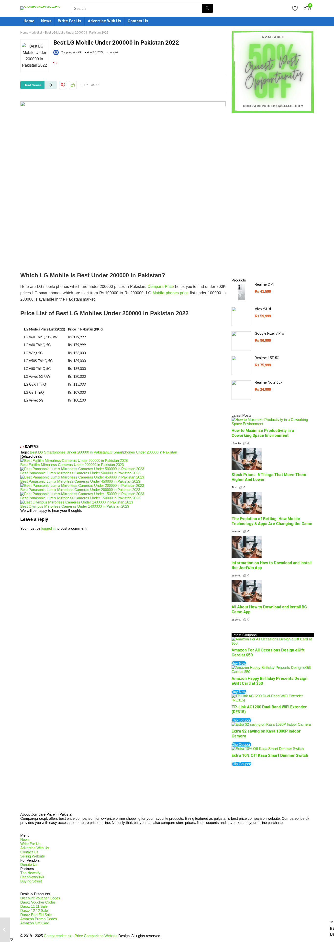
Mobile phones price (171, 293)
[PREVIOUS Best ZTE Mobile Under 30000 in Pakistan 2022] (5, 930)
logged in (48, 528)
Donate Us (28, 864)
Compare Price (160, 286)
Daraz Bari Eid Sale (36, 915)
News (46, 21)
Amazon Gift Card (34, 923)
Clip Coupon (241, 720)
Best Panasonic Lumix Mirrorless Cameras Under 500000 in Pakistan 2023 (80, 473)
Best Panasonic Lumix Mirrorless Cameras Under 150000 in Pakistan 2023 (80, 498)
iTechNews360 (32, 877)
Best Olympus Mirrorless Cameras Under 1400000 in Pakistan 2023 (74, 506)
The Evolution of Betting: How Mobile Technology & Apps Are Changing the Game (272, 521)
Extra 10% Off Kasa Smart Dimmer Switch (270, 755)
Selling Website (32, 856)
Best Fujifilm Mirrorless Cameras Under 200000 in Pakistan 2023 (72, 465)
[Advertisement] (123, 428)
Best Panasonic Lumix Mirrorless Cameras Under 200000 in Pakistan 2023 (80, 490)
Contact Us (138, 21)
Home (28, 21)
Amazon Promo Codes (38, 919)
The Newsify (30, 873)
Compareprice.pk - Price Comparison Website (80, 936)
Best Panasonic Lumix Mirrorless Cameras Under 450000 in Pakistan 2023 (80, 481)
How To (236, 443)
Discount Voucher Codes (40, 898)
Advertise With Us (104, 21)
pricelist (37, 32)
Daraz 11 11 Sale (33, 906)
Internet (236, 531)
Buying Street (31, 881)
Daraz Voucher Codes (38, 902)
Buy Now (239, 663)
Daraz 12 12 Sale (34, 910)
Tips (234, 487)
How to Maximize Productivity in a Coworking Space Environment (263, 433)
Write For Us (69, 21)
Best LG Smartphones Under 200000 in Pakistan (69, 452)
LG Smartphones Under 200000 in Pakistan (142, 452)
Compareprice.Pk (70, 52)
